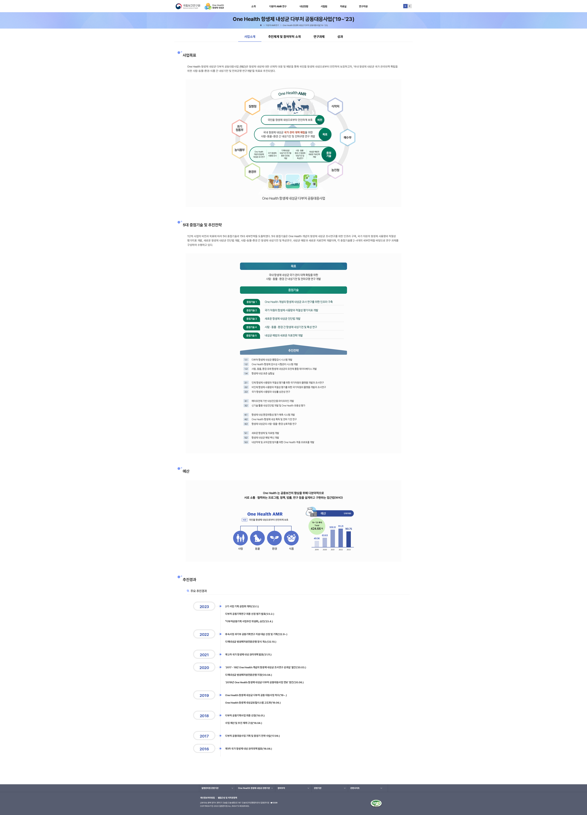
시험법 (324, 6)
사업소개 (251, 37)
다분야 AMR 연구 (278, 6)
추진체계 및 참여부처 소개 (284, 37)
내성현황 (304, 6)
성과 (340, 37)
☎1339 (273, 803)
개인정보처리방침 (207, 798)
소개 (253, 6)
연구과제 (319, 37)
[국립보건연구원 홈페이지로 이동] (190, 8)
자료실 (343, 6)
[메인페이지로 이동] (214, 8)
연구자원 (363, 6)
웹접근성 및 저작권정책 (227, 798)
